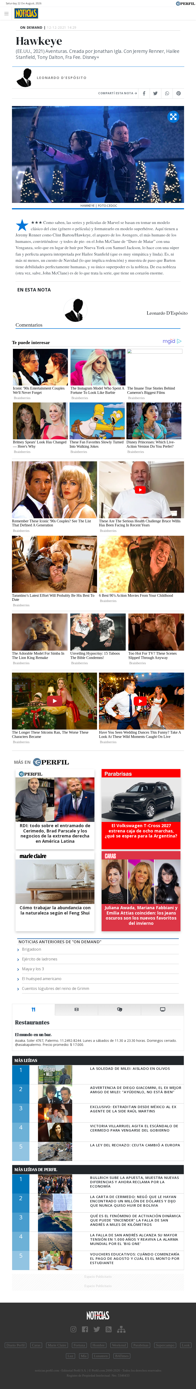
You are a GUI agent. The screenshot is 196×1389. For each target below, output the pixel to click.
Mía (84, 1356)
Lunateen (101, 1356)
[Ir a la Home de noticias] (98, 1315)
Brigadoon (31, 949)
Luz (70, 1356)
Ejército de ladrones (39, 959)
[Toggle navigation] (8, 13)
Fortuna (79, 1345)
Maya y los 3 (33, 968)
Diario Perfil (15, 1345)
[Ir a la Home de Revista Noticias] (25, 13)
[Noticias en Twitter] (96, 1329)
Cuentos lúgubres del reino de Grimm (55, 988)
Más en (22, 762)
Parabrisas (140, 1345)
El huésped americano (41, 978)
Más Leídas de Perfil (36, 1169)
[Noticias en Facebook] (85, 1329)
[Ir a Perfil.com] (185, 3)
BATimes (122, 1356)
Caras (36, 1345)
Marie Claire (57, 1345)
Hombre (99, 1345)
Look (186, 1345)
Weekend (119, 1345)
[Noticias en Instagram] (73, 1329)
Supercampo (165, 1345)
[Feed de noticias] (109, 1329)
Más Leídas (26, 1060)
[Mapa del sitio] (121, 1329)
